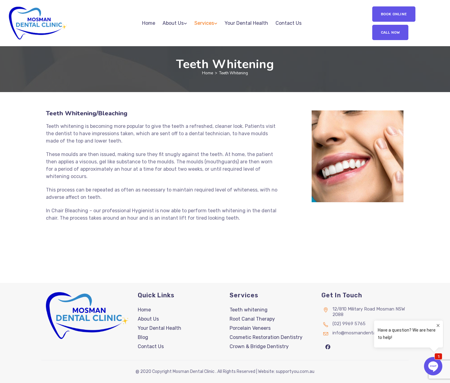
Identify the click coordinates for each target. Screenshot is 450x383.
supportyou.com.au (295, 371)
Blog (143, 337)
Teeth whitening (249, 310)
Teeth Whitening (233, 73)
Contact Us (151, 346)
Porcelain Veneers (250, 328)
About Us (148, 319)
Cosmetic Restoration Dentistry (266, 337)
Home (144, 310)
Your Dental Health (159, 328)
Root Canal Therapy (252, 319)
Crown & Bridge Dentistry (259, 346)
